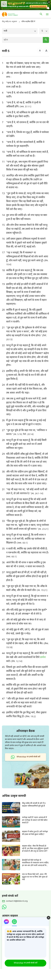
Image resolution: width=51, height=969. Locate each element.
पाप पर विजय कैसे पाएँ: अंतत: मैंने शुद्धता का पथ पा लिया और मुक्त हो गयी (34, 877)
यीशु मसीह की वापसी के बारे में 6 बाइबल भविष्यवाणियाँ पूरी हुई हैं (34, 804)
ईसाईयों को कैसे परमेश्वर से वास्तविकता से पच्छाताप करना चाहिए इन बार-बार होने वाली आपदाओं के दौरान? (35, 863)
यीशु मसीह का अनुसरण (9, 21)
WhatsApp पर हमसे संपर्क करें (25, 963)
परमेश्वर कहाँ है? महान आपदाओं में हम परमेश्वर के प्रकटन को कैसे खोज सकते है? (34, 820)
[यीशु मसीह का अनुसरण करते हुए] (13, 14)
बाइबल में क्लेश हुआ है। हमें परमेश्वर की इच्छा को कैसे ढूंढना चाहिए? (35, 833)
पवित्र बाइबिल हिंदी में (28, 21)
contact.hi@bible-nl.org (17, 901)
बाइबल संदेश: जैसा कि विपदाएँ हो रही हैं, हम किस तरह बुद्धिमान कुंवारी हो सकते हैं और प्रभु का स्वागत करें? (35, 849)
